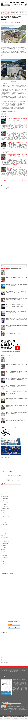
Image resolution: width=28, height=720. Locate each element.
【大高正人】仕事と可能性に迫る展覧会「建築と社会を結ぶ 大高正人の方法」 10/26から (16, 299)
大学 (2, 520)
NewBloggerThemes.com (14, 719)
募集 (2, 512)
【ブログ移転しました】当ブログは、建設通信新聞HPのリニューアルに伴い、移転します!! (16, 292)
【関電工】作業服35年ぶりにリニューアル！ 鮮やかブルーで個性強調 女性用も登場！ (16, 332)
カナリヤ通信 (3, 565)
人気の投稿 (4, 268)
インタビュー (3, 516)
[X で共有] (4, 114)
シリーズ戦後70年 (4, 557)
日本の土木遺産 (4, 555)
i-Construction (3, 537)
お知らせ (2, 547)
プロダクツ (3, 502)
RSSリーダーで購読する (5, 662)
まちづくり (3, 533)
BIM (1, 510)
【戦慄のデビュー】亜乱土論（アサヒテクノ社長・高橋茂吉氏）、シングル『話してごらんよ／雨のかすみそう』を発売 (16, 319)
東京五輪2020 (3, 543)
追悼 (2, 563)
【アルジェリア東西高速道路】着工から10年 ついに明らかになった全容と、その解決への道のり (16, 305)
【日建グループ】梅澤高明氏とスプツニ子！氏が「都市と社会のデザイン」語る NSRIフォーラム (16, 278)
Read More (15, 128)
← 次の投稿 (3, 180)
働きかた (2, 522)
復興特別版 (3, 498)
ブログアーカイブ (16, 268)
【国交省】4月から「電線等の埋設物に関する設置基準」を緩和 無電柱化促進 (16, 413)
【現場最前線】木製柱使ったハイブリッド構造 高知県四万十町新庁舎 (14, 17)
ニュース (2, 504)
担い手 (2, 518)
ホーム (14, 180)
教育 (2, 500)
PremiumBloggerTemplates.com (22, 718)
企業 (2, 485)
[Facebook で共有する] (5, 114)
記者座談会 (3, 524)
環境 (2, 551)
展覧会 (2, 559)
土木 (2, 494)
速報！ (2, 553)
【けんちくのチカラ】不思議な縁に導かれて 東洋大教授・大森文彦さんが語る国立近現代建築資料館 (16, 419)
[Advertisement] (14, 8)
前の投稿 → (24, 180)
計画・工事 (3, 506)
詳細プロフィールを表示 (5, 712)
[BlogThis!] (2, 114)
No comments (17, 22)
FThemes (5, 718)
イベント (2, 492)
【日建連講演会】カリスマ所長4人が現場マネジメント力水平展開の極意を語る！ (16, 312)
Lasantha (15, 718)
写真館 (2, 567)
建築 (2, 488)
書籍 (2, 514)
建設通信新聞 (10, 704)
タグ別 (9, 268)
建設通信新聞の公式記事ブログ (13, 716)
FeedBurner (15, 480)
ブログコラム (3, 531)
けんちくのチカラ (4, 541)
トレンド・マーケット (5, 539)
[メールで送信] (1, 114)
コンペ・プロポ (4, 526)
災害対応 (2, 535)
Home (2, 12)
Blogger (16, 671)
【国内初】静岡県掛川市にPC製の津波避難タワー (16, 131)
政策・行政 (3, 496)
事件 (2, 561)
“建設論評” (3, 549)
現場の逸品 (3, 529)
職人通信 (2, 545)
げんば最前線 (6, 12)
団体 (2, 490)
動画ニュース (3, 570)
